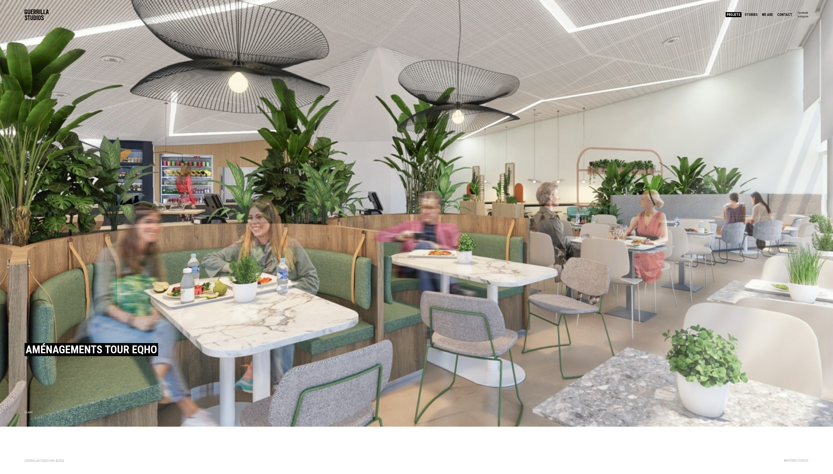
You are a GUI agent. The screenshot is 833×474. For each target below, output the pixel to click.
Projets (733, 15)
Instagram (803, 16)
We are (767, 15)
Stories (751, 15)
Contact (784, 15)
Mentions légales (796, 460)
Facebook (803, 12)
